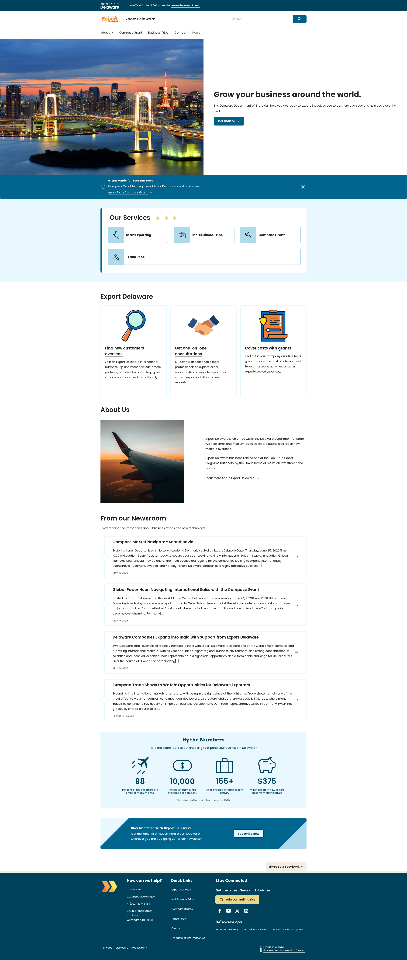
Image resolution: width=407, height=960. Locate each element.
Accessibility (139, 948)
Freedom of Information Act (189, 938)
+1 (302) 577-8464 (138, 904)
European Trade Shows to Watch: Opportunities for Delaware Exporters (181, 685)
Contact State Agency (289, 929)
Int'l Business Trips (182, 899)
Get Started (227, 121)
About (105, 33)
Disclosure (121, 948)
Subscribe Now (248, 834)
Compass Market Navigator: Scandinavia (153, 542)
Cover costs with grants (268, 348)
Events (175, 928)
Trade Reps (178, 919)
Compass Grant (130, 33)
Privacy (107, 948)
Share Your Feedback (284, 867)
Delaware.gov (228, 922)
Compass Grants (182, 909)
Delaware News (257, 929)
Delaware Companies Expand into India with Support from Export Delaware (186, 637)
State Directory (229, 929)
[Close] (303, 186)
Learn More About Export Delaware (229, 478)
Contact (180, 33)
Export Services (181, 889)
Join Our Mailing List (240, 899)
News (196, 33)
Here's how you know (185, 5)
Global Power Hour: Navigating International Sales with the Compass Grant (186, 589)
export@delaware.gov (141, 896)
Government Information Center (284, 950)
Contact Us (134, 889)
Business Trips (158, 33)
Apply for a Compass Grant (128, 192)
